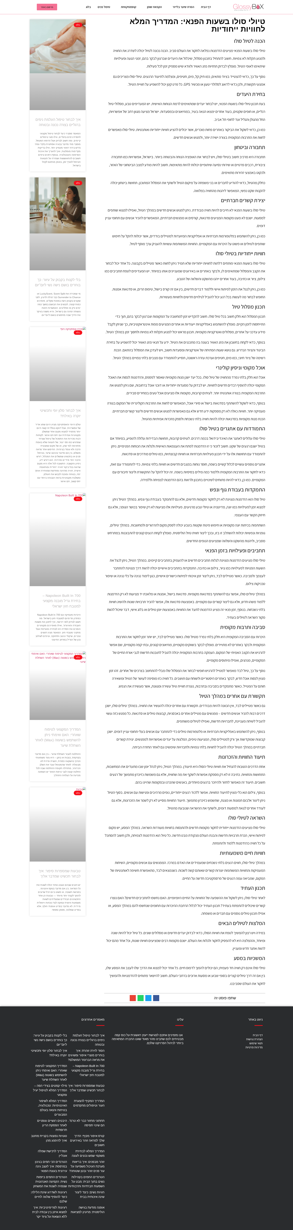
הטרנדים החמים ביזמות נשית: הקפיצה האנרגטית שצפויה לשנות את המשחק (50, 1181)
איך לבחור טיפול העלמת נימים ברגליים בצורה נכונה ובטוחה (87, 1040)
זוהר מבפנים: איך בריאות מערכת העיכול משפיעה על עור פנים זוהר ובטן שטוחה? (86, 1166)
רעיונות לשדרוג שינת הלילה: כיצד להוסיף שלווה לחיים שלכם (49, 1197)
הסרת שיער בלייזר (183, 7)
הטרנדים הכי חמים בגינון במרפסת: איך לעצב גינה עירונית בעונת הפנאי (51, 1166)
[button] (156, 998)
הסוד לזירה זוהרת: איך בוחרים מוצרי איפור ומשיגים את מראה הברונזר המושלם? (86, 1055)
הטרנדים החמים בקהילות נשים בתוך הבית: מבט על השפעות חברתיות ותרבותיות (86, 1181)
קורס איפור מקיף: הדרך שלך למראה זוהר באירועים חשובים (87, 1140)
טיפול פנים (104, 7)
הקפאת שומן (154, 7)
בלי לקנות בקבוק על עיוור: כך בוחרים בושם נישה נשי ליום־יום (50, 1040)
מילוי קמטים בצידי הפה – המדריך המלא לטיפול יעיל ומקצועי (50, 1090)
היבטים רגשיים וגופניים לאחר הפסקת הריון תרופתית (52, 1125)
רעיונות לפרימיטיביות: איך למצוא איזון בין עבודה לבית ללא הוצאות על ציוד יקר (49, 1212)
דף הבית (206, 7)
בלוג (88, 7)
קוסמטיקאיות (128, 7)
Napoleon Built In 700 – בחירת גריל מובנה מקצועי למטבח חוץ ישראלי (62, 601)
